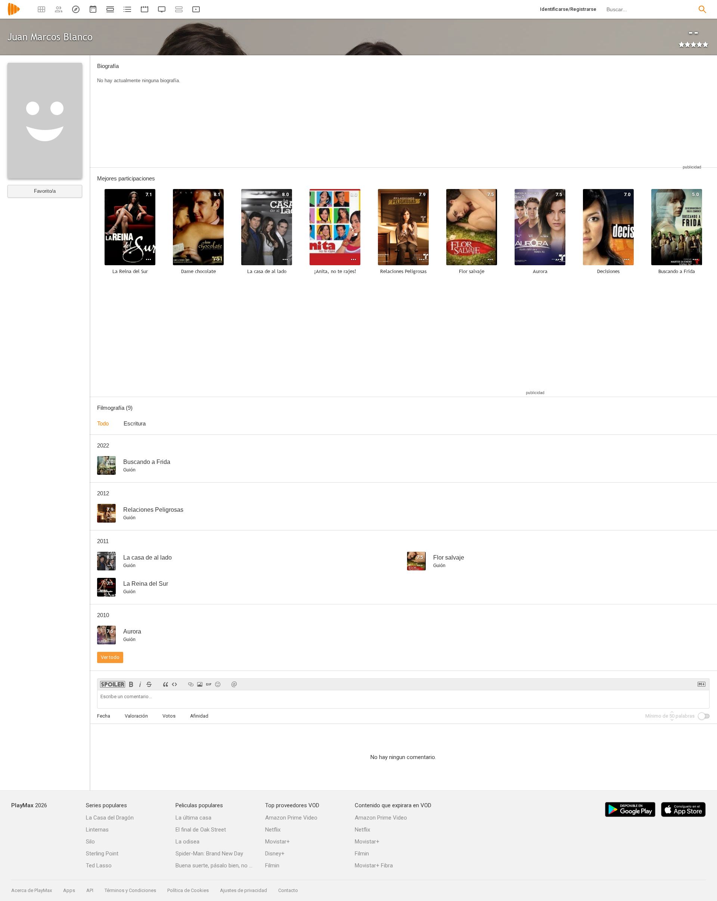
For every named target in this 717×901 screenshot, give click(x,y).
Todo (103, 423)
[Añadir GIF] (208, 684)
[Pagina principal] (13, 14)
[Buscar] (702, 9)
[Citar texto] (165, 684)
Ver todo (110, 657)
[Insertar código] (174, 684)
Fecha (103, 716)
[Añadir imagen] (199, 684)
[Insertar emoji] (217, 684)
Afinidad (199, 716)
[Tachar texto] (149, 684)
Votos (169, 716)
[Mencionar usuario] (234, 684)
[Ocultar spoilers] (113, 684)
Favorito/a (45, 191)
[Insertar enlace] (190, 684)
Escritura (135, 423)
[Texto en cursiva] (140, 684)
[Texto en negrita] (131, 684)
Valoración (136, 716)
